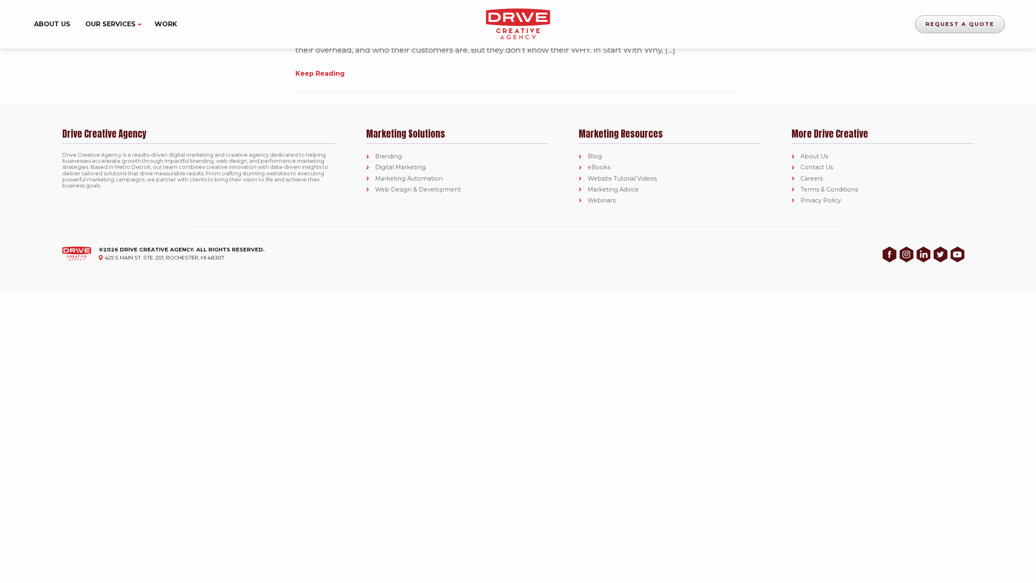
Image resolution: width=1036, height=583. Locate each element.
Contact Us (816, 167)
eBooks (599, 167)
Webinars (602, 200)
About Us (52, 24)
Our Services (110, 24)
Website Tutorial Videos (622, 178)
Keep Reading (320, 73)
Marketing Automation (409, 178)
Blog (595, 156)
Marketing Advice (613, 189)
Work (166, 24)
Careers (811, 178)
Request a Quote (960, 24)
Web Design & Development (418, 189)
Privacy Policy (820, 200)
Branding (388, 156)
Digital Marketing (400, 167)
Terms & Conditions (829, 189)
